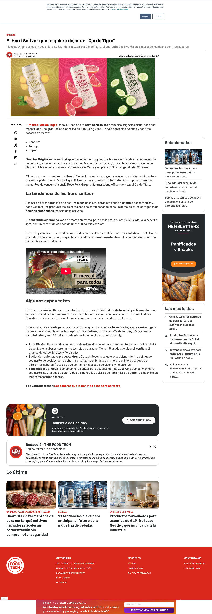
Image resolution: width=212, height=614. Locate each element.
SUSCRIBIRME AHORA (139, 420)
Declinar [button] (158, 16)
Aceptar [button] (145, 16)
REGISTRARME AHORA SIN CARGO (149, 610)
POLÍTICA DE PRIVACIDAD (139, 573)
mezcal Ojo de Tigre (43, 125)
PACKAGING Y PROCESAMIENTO (70, 573)
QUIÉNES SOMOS (135, 568)
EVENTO (132, 563)
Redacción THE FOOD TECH (26, 54)
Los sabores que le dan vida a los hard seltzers (87, 386)
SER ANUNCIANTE (192, 568)
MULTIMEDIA (61, 582)
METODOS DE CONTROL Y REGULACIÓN (73, 568)
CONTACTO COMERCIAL (195, 563)
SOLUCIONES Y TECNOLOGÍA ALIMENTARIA (75, 563)
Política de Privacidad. (119, 9)
